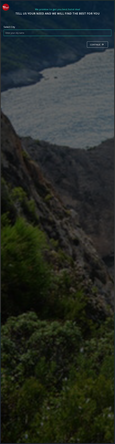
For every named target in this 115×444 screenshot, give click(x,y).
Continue (95, 44)
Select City (9, 26)
